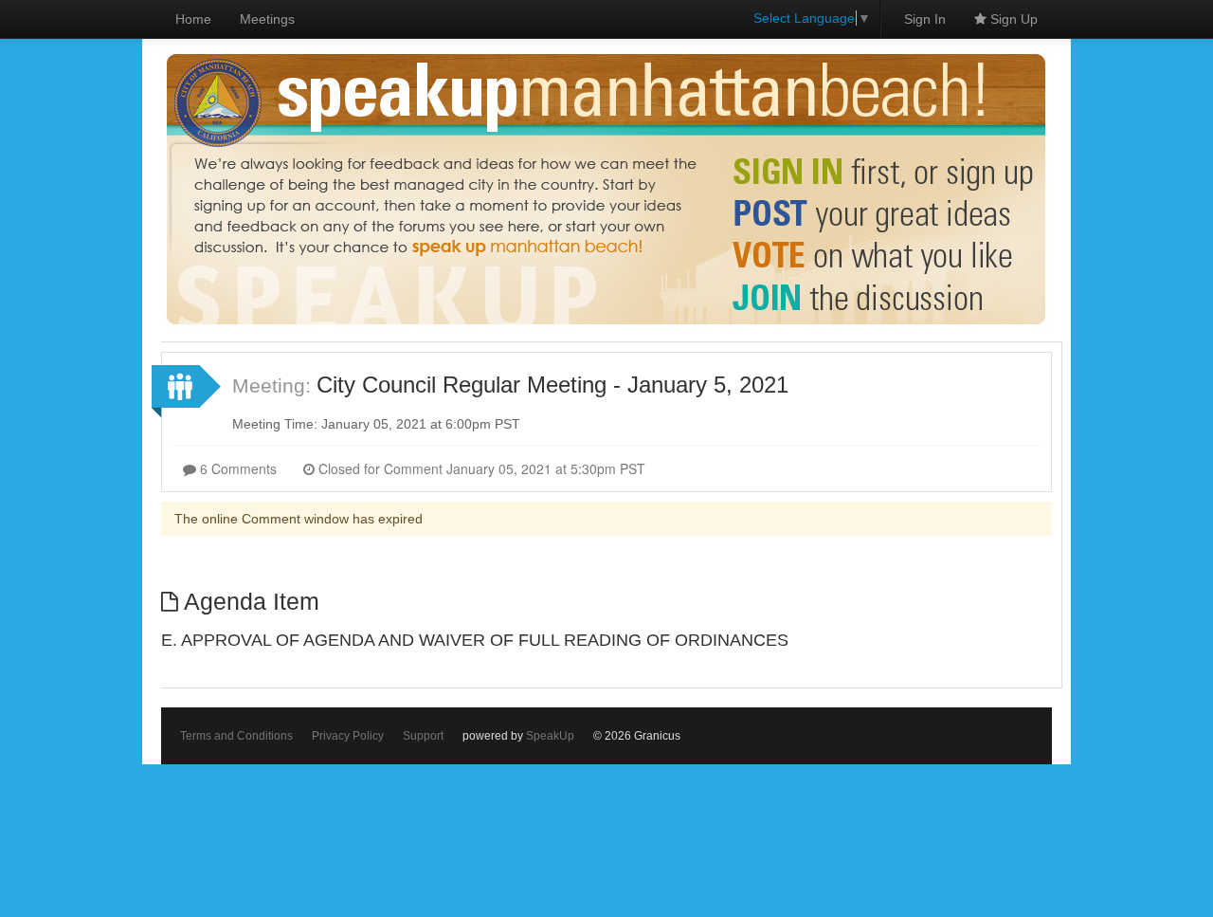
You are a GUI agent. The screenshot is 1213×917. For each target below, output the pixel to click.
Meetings (267, 19)
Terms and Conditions (236, 736)
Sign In (925, 19)
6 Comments (236, 468)
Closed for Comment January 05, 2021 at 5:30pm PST (480, 468)
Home (193, 19)
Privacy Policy (348, 736)
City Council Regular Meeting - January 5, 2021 (552, 384)
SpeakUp (550, 736)
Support (423, 736)
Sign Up (1012, 19)
